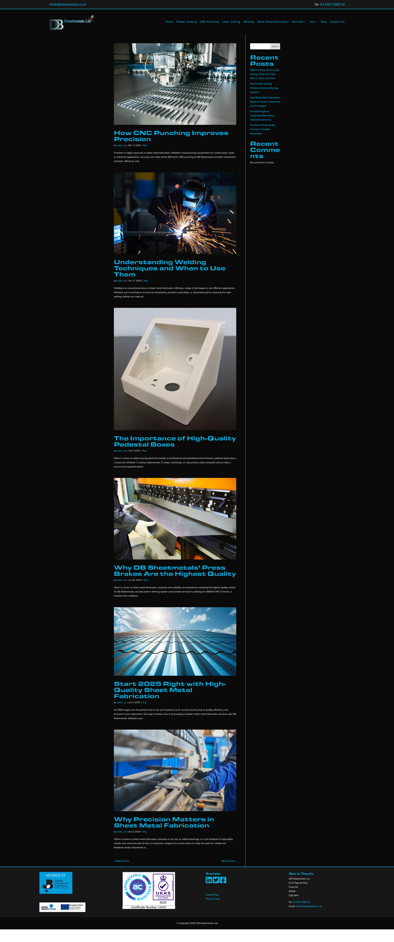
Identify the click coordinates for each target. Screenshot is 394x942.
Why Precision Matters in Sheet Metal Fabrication (164, 822)
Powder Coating (186, 22)
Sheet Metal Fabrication (273, 22)
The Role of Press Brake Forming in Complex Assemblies (262, 129)
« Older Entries (121, 860)
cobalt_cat (121, 145)
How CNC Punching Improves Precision (171, 135)
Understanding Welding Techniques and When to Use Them (169, 268)
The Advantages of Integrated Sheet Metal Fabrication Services (262, 115)
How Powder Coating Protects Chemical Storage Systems (264, 87)
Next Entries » (228, 860)
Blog (324, 22)
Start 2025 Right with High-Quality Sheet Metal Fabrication (170, 689)
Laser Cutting (231, 22)
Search (275, 46)
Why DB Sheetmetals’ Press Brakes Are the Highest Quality (175, 570)
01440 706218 (332, 4)
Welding (248, 22)
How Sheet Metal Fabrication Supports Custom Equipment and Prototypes (265, 101)
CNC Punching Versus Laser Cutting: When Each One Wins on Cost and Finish (264, 74)
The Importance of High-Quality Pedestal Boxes (175, 441)
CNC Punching (209, 22)
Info (312, 22)
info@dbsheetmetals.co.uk (67, 4)
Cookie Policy (212, 894)
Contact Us (337, 22)
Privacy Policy (213, 898)
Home (169, 22)
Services (297, 22)
